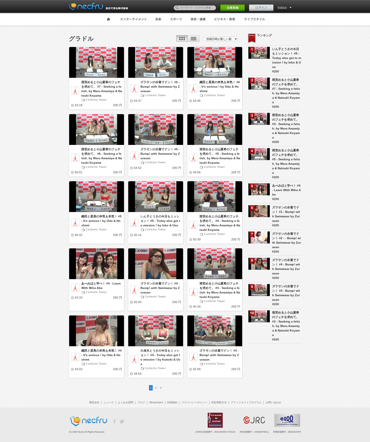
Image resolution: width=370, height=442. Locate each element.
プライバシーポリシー (194, 402)
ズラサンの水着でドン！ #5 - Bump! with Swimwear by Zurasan (160, 153)
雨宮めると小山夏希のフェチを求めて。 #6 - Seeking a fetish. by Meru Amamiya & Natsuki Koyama (101, 155)
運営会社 (94, 402)
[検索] (177, 7)
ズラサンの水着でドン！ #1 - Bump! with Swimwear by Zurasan (286, 214)
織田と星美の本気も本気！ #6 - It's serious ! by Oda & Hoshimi (220, 86)
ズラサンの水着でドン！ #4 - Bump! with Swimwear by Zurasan (160, 288)
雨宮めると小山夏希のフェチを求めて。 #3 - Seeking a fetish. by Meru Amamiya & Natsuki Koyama (220, 290)
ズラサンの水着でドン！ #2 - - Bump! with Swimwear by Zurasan (286, 240)
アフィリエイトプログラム (246, 402)
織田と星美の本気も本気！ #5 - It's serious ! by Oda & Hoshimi (101, 221)
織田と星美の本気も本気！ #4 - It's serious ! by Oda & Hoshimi (101, 355)
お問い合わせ (273, 402)
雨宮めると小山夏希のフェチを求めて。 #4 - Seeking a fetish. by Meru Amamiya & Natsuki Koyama (220, 223)
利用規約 (172, 402)
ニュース (108, 402)
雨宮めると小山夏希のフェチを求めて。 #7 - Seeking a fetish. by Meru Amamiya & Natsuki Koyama (101, 88)
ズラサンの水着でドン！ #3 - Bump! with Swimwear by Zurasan (219, 355)
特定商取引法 (219, 402)
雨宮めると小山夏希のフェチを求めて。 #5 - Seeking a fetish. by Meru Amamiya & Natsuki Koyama (220, 155)
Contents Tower (96, 99)
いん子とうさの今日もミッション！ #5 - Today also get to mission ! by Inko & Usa (160, 221)
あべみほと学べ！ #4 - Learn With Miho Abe (101, 286)
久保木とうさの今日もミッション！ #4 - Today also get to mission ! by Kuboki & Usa (160, 357)
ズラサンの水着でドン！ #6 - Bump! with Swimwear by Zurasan (160, 86)
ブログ (141, 402)
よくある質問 (125, 402)
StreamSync (156, 402)
